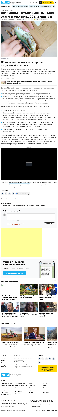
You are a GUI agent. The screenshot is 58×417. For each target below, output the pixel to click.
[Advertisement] (21, 242)
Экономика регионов (6, 394)
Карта (2, 369)
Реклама (3, 362)
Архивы (3, 358)
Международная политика (7, 385)
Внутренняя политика (6, 383)
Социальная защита (20, 383)
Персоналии (18, 393)
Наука (30, 383)
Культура (31, 392)
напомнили (21, 73)
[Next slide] (56, 6)
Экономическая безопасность (19, 390)
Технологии (32, 385)
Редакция (3, 360)
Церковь (31, 390)
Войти (36, 2)
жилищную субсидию (35, 71)
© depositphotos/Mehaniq (6, 58)
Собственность (46, 392)
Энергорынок (4, 390)
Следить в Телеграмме (15, 273)
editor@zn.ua (17, 367)
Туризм (45, 390)
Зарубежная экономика (21, 385)
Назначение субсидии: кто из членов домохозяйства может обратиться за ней (29, 83)
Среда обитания (33, 387)
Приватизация (4, 392)
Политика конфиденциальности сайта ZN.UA (46, 410)
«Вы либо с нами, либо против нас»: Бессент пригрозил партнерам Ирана (34, 344)
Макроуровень (4, 387)
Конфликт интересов (20, 387)
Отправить (49, 223)
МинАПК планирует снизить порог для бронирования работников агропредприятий (11, 344)
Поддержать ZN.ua (47, 2)
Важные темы (5, 6)
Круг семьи (45, 387)
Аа (40, 2)
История (45, 385)
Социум (45, 383)
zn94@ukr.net (31, 364)
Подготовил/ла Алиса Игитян (11, 199)
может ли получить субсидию (19, 182)
